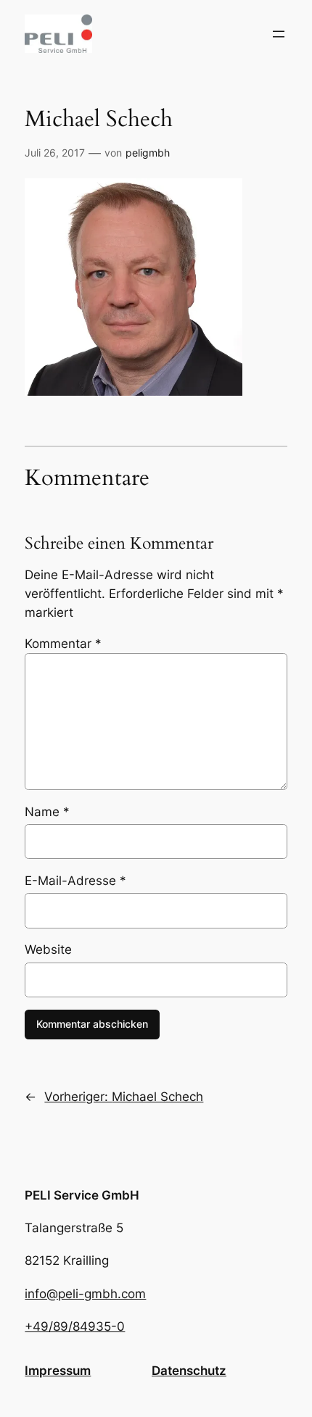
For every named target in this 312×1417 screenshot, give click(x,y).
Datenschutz (189, 1370)
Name (47, 812)
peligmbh (148, 152)
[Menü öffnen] (278, 34)
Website (48, 949)
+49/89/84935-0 (75, 1326)
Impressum (58, 1370)
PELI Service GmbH (82, 1195)
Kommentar (63, 643)
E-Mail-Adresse (75, 880)
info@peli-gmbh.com (85, 1294)
